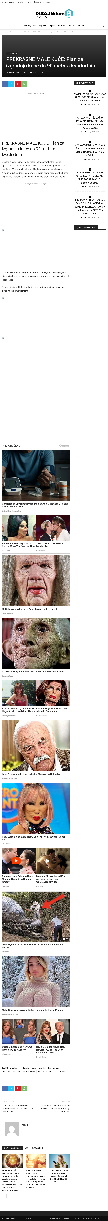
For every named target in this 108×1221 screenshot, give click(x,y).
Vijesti (52, 26)
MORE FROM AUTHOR (34, 1148)
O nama (28, 2)
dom (34, 1068)
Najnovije (43, 26)
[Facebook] (5, 84)
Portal (83, 104)
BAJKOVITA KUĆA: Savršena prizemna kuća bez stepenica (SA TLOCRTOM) (17, 1108)
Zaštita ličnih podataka (42, 2)
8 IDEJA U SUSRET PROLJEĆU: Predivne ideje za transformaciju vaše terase (55, 1108)
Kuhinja (72, 26)
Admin (11, 72)
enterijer (42, 1068)
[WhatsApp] (24, 84)
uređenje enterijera (45, 1071)
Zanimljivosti (30, 26)
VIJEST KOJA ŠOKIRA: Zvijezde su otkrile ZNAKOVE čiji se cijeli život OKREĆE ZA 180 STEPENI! (58, 1176)
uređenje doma (29, 1071)
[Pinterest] (18, 84)
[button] (102, 26)
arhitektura (14, 1068)
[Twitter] (11, 84)
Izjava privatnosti (8, 2)
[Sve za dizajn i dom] (54, 13)
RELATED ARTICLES (12, 1148)
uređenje (17, 1071)
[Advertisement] (36, 115)
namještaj (6, 1071)
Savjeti (81, 26)
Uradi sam (62, 26)
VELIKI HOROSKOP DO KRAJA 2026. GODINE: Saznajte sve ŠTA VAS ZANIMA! (90, 97)
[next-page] (8, 1196)
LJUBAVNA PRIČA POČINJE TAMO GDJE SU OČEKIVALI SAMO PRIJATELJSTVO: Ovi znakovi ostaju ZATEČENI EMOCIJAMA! (90, 207)
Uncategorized (15, 32)
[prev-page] (3, 1196)
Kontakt (20, 2)
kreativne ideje (53, 1068)
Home (4, 32)
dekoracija (25, 1068)
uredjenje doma (61, 1071)
